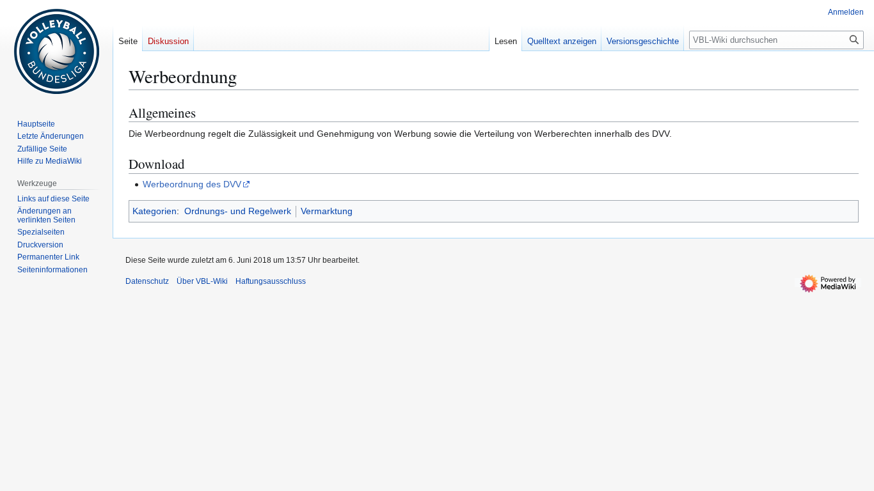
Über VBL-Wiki (202, 281)
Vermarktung (327, 211)
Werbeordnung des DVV (192, 184)
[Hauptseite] (56, 51)
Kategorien (154, 211)
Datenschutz (147, 281)
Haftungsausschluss (270, 281)
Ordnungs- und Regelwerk (237, 211)
